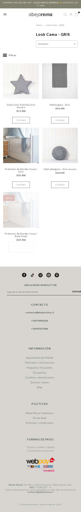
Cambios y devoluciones (39, 377)
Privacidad (39, 417)
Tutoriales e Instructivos (39, 362)
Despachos (40, 372)
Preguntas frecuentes (40, 367)
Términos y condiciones (39, 422)
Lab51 (59, 504)
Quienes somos (39, 382)
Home (39, 25)
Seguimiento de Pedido (39, 357)
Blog (39, 387)
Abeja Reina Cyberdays (39, 413)
